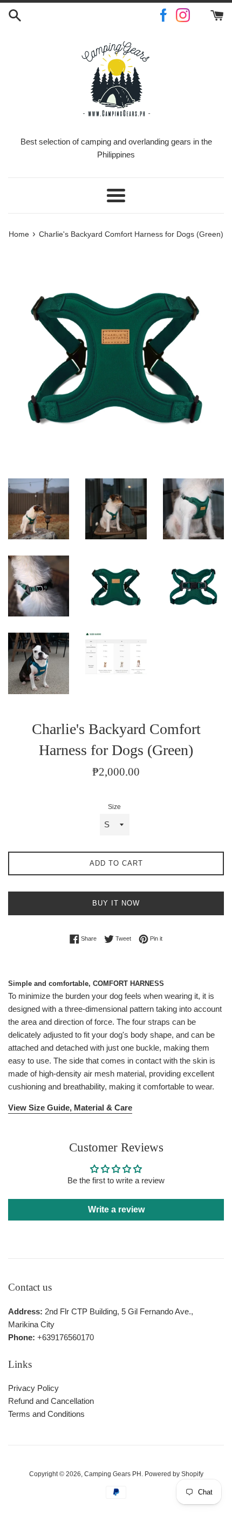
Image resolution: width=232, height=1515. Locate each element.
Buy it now (116, 903)
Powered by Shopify (174, 1474)
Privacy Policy (33, 1388)
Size (114, 807)
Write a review (116, 1209)
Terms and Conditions (46, 1413)
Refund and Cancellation (51, 1401)
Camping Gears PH (112, 1474)
